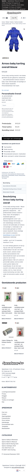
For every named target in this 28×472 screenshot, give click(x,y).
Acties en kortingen (8, 400)
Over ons (4, 412)
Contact (4, 414)
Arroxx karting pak (12, 173)
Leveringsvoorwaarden (9, 392)
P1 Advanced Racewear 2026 (11, 454)
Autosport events (20, 173)
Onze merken (6, 420)
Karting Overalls (5, 176)
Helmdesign (5, 422)
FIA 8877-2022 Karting (8, 450)
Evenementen (6, 418)
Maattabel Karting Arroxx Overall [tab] (12, 189)
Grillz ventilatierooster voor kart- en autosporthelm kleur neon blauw (19, 309)
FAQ (3, 402)
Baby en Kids (4, 175)
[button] (24, 29)
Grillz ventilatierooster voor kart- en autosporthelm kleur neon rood (19, 344)
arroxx (5, 178)
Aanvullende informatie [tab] (9, 186)
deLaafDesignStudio (18, 467)
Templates (5, 426)
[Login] (21, 18)
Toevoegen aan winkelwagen (12, 138)
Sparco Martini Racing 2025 (10, 444)
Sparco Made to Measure (9, 441)
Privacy (4, 394)
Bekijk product (6, 318)
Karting (16, 175)
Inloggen (4, 396)
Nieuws (4, 398)
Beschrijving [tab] (6, 183)
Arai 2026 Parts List (8, 448)
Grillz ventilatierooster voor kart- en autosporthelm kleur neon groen (7, 309)
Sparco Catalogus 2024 (9, 446)
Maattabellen (6, 428)
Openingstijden (6, 416)
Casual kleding (11, 175)
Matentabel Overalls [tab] (8, 192)
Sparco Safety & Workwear (10, 439)
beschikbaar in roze (9, 235)
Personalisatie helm (8, 424)
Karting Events (22, 175)
